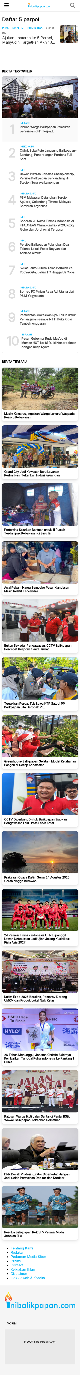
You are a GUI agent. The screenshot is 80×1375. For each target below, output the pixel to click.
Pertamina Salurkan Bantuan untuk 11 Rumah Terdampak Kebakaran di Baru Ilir (34, 531)
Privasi (16, 1261)
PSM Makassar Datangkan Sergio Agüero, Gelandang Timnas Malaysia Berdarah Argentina (45, 202)
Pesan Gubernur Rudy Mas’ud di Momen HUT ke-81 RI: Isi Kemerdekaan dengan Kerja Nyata (49, 343)
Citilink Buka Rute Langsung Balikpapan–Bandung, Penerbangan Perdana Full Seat (48, 155)
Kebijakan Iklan (23, 1269)
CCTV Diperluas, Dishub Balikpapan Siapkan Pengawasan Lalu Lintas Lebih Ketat (35, 821)
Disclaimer (19, 1273)
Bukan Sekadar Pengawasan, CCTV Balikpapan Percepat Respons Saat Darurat (37, 647)
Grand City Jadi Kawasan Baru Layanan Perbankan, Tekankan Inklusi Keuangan (32, 473)
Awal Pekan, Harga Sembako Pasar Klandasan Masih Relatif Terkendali (36, 589)
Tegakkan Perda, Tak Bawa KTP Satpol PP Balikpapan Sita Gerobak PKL (34, 705)
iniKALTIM (18, 27)
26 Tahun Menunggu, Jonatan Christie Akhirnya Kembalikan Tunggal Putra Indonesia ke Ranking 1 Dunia (39, 1058)
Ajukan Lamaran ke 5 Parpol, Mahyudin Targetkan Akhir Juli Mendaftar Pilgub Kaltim (29, 40)
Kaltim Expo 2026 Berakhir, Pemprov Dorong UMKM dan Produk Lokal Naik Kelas (35, 998)
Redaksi (17, 1252)
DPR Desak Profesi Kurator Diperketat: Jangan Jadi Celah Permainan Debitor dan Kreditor (37, 1176)
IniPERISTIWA (35, 27)
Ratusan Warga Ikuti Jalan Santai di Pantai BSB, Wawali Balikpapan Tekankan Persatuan (37, 1118)
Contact (17, 1265)
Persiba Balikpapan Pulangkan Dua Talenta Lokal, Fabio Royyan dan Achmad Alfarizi (44, 249)
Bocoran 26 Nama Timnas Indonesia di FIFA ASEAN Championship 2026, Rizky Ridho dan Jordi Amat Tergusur (47, 225)
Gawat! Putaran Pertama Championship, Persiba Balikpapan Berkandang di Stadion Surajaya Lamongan (47, 178)
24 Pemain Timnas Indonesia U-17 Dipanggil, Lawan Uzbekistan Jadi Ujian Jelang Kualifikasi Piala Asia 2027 (37, 938)
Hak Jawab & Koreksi (28, 1278)
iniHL (5, 27)
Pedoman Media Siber (28, 1257)
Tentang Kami (22, 1248)
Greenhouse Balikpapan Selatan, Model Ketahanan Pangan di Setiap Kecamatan (40, 763)
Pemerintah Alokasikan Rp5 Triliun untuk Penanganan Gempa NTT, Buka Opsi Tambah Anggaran (48, 319)
